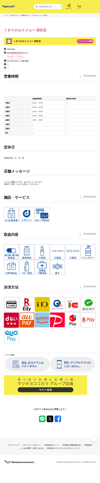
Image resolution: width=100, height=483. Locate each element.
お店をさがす (14, 15)
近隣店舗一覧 (25, 15)
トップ (6, 15)
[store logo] (8, 7)
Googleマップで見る (15, 57)
